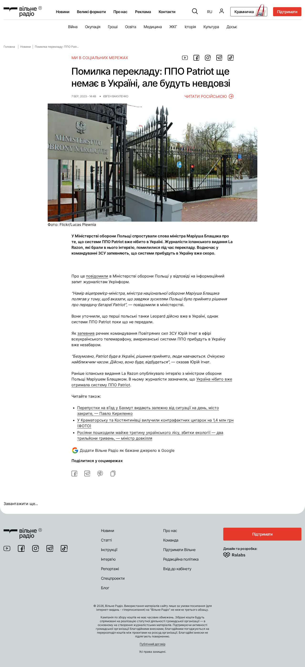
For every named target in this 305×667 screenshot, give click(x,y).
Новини (62, 11)
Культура (211, 26)
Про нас (170, 530)
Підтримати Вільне (179, 549)
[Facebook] (21, 548)
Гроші (112, 26)
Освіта (130, 26)
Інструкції (109, 549)
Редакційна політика (180, 559)
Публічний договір (152, 644)
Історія (190, 26)
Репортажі (110, 568)
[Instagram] (35, 548)
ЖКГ (173, 26)
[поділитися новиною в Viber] (100, 473)
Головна (9, 46)
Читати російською (205, 96)
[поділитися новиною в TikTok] (231, 58)
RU (209, 11)
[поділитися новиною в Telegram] (219, 58)
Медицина (153, 26)
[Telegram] (49, 548)
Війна (72, 26)
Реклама (143, 11)
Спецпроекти (113, 578)
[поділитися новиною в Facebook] (196, 58)
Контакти (167, 11)
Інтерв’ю (108, 559)
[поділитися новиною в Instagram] (208, 58)
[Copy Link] (113, 473)
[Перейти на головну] (23, 11)
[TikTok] (64, 548)
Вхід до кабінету (177, 568)
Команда (170, 540)
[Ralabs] (240, 554)
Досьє (232, 26)
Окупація (92, 26)
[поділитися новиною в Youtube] (185, 58)
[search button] (195, 11)
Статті (106, 540)
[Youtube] (7, 548)
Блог (105, 587)
